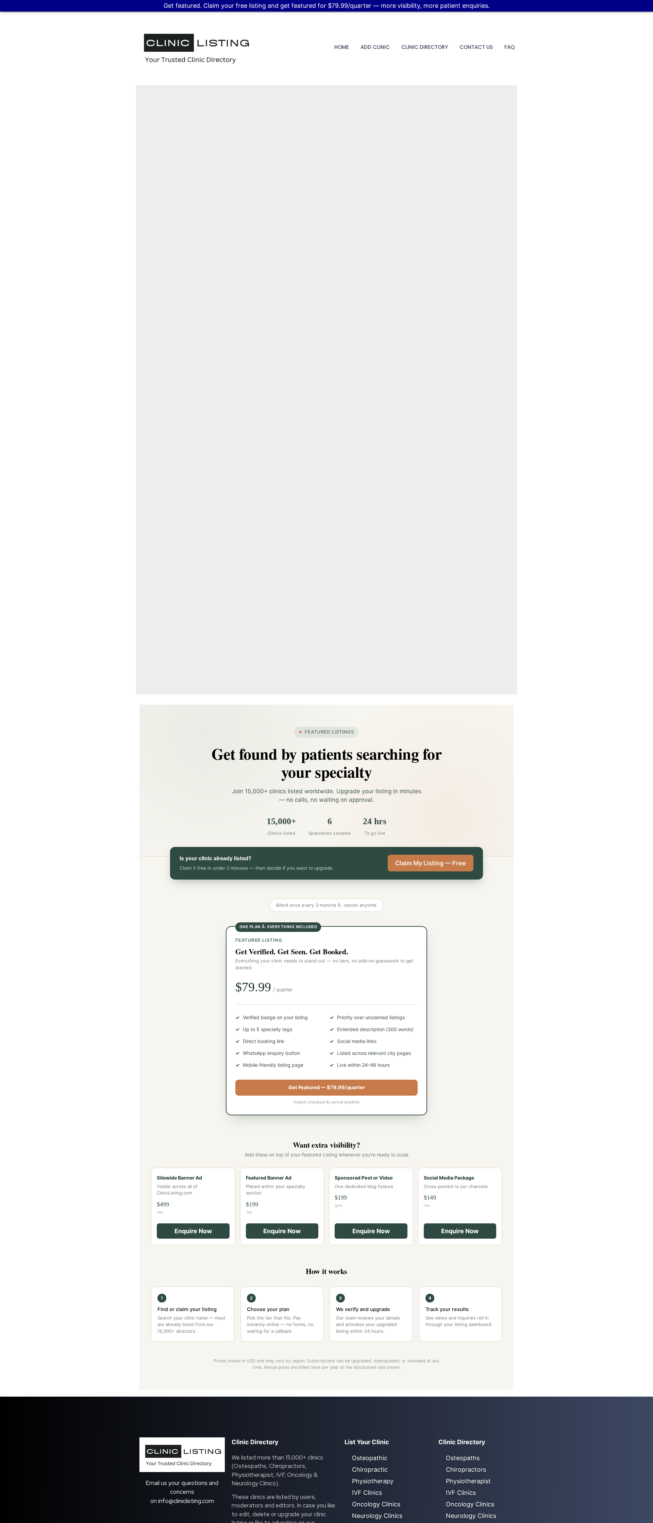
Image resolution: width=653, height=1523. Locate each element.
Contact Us (476, 47)
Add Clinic (375, 47)
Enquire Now (193, 1231)
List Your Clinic (367, 1442)
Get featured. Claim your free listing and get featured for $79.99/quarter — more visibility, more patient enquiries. (327, 5)
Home (341, 47)
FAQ (509, 47)
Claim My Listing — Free (430, 863)
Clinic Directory (424, 47)
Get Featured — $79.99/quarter (326, 1087)
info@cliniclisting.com (186, 1501)
